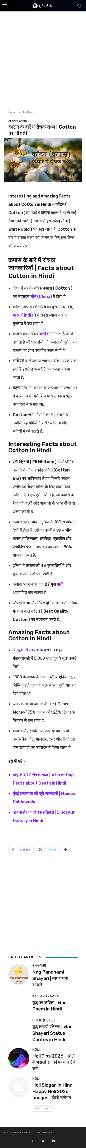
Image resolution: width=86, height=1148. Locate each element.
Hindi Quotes (43, 1020)
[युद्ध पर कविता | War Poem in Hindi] (18, 1003)
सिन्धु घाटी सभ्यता (26, 649)
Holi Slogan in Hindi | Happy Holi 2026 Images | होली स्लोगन (54, 1091)
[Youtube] (53, 1141)
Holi (36, 1049)
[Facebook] (32, 1141)
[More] (65, 850)
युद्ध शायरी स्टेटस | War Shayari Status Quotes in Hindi (52, 1033)
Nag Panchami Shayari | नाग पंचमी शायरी (50, 978)
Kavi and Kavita (45, 996)
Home (12, 112)
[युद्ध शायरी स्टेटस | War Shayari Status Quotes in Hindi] (18, 1029)
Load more (41, 1108)
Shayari (39, 965)
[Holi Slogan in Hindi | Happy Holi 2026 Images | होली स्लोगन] (18, 1087)
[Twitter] (43, 1141)
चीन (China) (41, 296)
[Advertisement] (43, 60)
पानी (60, 584)
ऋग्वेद (44, 333)
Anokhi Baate (26, 112)
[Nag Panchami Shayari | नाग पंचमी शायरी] (18, 974)
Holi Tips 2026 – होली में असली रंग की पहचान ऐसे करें (54, 1062)
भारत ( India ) (24, 315)
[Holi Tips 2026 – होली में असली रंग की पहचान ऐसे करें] (18, 1058)
